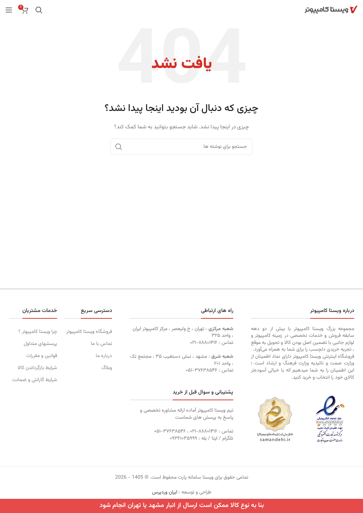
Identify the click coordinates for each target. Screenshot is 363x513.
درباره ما (104, 356)
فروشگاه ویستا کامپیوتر (89, 332)
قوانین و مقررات (41, 356)
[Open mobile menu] (9, 10)
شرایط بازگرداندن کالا (37, 368)
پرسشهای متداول (40, 344)
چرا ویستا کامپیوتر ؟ (37, 332)
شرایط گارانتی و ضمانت (34, 380)
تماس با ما (101, 344)
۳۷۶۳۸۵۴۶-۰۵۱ (201, 370)
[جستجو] (39, 10)
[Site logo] (331, 10)
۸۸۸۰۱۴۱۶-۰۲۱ (203, 343)
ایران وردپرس (164, 492)
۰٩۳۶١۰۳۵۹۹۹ (183, 438)
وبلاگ (106, 368)
